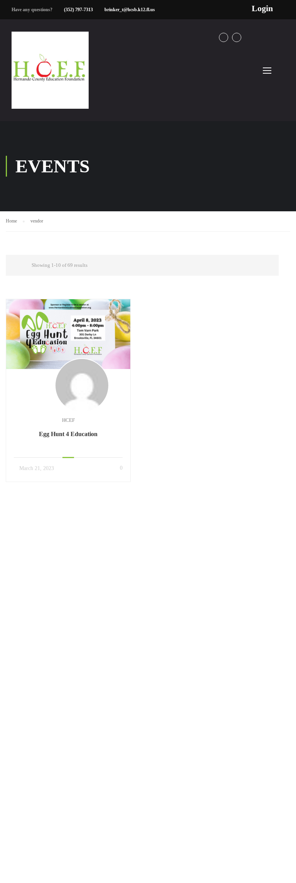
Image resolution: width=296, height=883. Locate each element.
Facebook (223, 37)
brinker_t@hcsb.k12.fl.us (129, 9)
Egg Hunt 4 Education (68, 434)
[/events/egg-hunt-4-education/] (68, 333)
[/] (50, 76)
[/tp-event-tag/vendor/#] (12, 265)
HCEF (68, 420)
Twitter (236, 37)
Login (262, 8)
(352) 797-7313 (78, 9)
